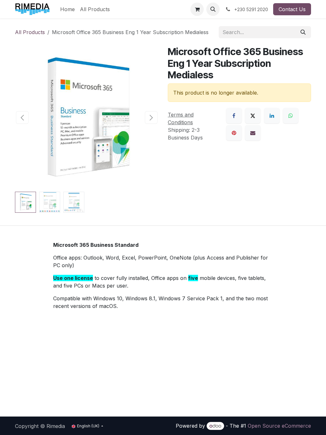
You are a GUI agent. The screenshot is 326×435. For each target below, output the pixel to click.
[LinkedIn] (272, 115)
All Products (30, 32)
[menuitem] (67, 9)
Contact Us (292, 9)
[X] (252, 115)
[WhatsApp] (290, 115)
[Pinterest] (234, 132)
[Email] (252, 132)
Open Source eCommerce (279, 426)
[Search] (303, 32)
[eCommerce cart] (197, 9)
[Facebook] (234, 115)
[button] (213, 9)
